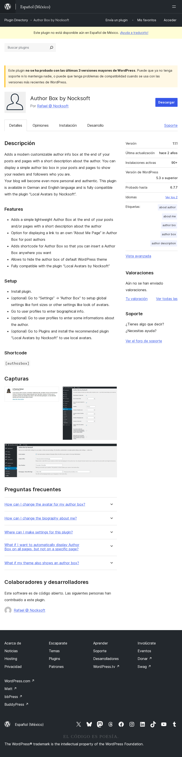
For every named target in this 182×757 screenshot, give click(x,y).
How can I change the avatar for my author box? (44, 504)
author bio (169, 225)
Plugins (54, 658)
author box (169, 234)
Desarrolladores (106, 658)
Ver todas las (167, 298)
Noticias (11, 651)
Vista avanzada (138, 256)
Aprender (100, 643)
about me (169, 216)
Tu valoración (137, 298)
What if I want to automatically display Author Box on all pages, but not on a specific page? (41, 547)
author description (164, 243)
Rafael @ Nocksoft (53, 106)
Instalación (68, 125)
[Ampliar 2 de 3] (111, 392)
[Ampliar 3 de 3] (111, 449)
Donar (145, 658)
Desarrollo (95, 125)
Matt (10, 688)
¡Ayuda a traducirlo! (134, 32)
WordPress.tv (106, 666)
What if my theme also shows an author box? (41, 563)
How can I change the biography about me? (40, 518)
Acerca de (12, 643)
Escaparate (58, 643)
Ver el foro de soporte (144, 341)
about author (167, 207)
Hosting (10, 658)
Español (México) (29, 724)
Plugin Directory (16, 20)
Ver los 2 (171, 197)
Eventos (144, 651)
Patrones (56, 666)
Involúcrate (147, 643)
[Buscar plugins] (51, 47)
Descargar (166, 102)
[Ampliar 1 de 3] (53, 392)
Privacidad (13, 666)
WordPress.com (19, 681)
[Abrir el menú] (175, 6)
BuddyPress (16, 704)
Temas (54, 651)
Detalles (15, 125)
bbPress (13, 696)
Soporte (171, 125)
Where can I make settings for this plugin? (38, 532)
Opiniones (41, 125)
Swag (144, 666)
